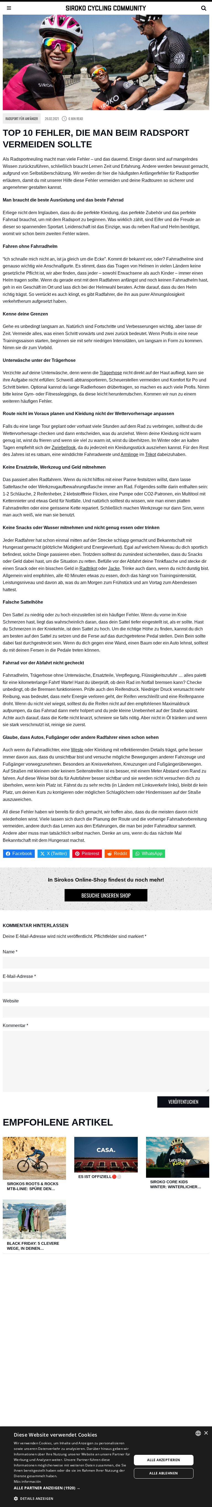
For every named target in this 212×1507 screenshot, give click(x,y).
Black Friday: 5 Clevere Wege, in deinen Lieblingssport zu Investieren (33, 1246)
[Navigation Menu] (9, 8)
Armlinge (129, 454)
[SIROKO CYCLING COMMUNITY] (106, 8)
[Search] (203, 8)
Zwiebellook (64, 447)
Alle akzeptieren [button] (163, 1460)
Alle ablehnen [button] (163, 1473)
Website (11, 1001)
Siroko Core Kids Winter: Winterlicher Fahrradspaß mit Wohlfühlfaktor (173, 1184)
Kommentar (15, 1025)
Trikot (150, 454)
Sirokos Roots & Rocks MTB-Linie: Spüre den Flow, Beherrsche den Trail (32, 1186)
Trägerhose (111, 372)
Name (10, 951)
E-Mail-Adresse (19, 976)
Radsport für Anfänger (22, 118)
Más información (27, 1481)
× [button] (206, 1433)
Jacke (114, 568)
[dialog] (106, 1466)
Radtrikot (88, 568)
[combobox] (198, 1433)
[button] (73, 1488)
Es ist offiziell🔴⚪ (99, 1176)
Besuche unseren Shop (106, 895)
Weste (77, 749)
